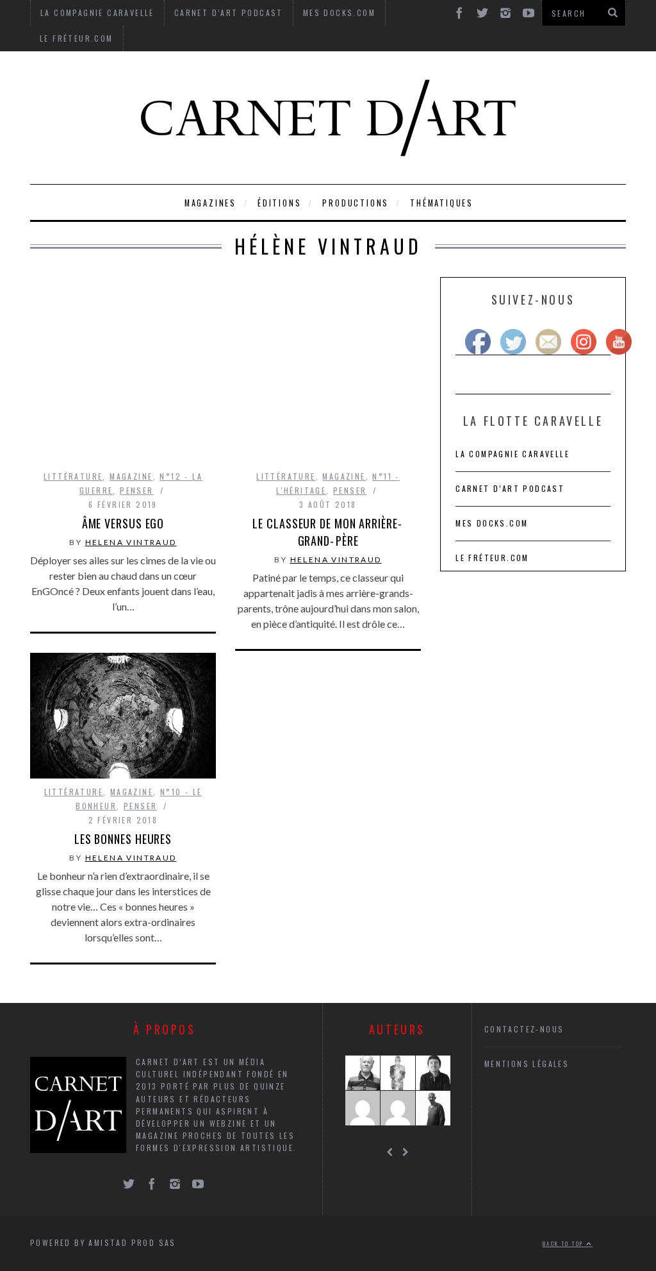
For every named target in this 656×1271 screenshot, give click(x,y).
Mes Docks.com (491, 523)
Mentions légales (526, 1063)
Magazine (131, 476)
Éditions (279, 203)
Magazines (210, 203)
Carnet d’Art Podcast (509, 488)
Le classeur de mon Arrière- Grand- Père (327, 532)
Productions (355, 203)
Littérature (73, 476)
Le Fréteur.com (76, 38)
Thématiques (441, 203)
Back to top (564, 1243)
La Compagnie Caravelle (512, 453)
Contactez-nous (524, 1028)
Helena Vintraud (131, 542)
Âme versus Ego (123, 523)
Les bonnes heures (123, 838)
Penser (136, 490)
